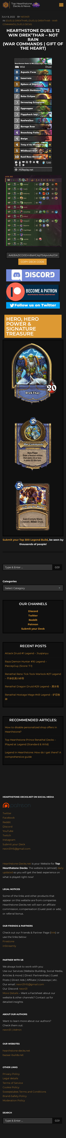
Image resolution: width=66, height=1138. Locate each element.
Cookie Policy (11, 1087)
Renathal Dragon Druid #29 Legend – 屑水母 (32, 686)
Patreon (33, 624)
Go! (57, 567)
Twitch (7, 835)
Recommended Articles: (33, 720)
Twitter (33, 615)
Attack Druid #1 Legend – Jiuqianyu (26, 653)
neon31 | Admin (12, 1029)
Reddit (33, 620)
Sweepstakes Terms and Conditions (24, 1091)
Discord (33, 611)
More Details (10, 993)
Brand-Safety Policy (15, 1096)
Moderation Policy (14, 1100)
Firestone (8, 941)
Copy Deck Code (32, 261)
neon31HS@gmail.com (16, 848)
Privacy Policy (11, 1074)
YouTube (8, 831)
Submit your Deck (33, 628)
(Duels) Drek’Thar (16, 20)
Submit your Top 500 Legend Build (25, 539)
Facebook (9, 817)
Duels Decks (24, 24)
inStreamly (9, 945)
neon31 (25, 16)
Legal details (10, 1078)
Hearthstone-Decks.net (17, 863)
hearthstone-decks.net (16, 1050)
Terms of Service (13, 1082)
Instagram (9, 839)
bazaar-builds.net (13, 1055)
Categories (10, 581)
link (53, 932)
